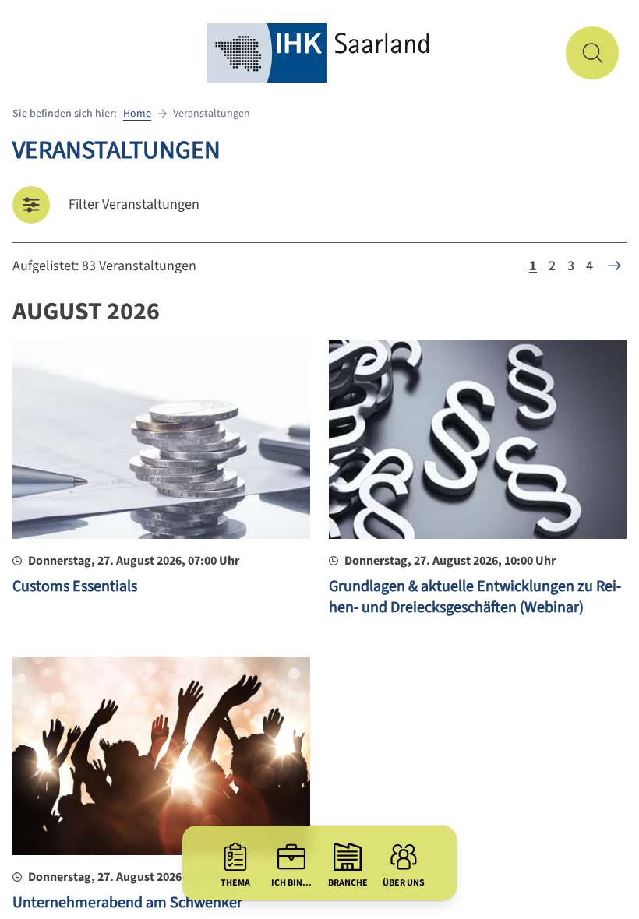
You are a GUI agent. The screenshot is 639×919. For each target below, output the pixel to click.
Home (137, 113)
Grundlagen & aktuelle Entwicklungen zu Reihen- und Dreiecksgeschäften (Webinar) (475, 597)
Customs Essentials (74, 586)
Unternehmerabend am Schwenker (127, 903)
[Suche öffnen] (592, 53)
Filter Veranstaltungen (134, 204)
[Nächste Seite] (614, 265)
